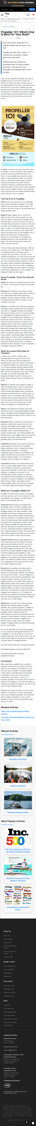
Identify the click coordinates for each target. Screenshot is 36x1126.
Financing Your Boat (9, 992)
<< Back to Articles (7, 26)
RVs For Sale (7, 942)
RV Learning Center (9, 1015)
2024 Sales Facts (9, 1008)
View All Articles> (7, 734)
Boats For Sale (8, 939)
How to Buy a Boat (9, 985)
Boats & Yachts (5, 9)
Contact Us (7, 1005)
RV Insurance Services (10, 1022)
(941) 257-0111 (14, 1046)
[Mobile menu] (2, 15)
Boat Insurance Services (11, 1019)
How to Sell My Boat (9, 966)
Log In (24, 9)
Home (2, 18)
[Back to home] (7, 15)
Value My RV (7, 976)
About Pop (7, 935)
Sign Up (32, 9)
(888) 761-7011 (12, 1050)
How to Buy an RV (9, 989)
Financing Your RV (9, 996)
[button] (27, 1122)
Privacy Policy (11, 1120)
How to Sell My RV (9, 969)
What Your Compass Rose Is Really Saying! (15, 712)
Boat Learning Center (13, 18)
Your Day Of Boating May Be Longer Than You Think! (17, 718)
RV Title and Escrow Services (9, 952)
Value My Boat (8, 973)
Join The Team (8, 957)
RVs (12, 9)
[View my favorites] (33, 14)
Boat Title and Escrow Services (10, 947)
